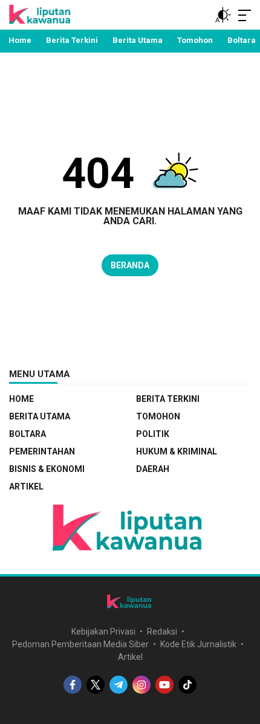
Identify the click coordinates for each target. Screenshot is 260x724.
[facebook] (72, 685)
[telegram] (118, 685)
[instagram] (141, 685)
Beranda (130, 265)
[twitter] (95, 685)
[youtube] (164, 685)
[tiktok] (187, 685)
